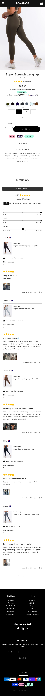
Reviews (11, 603)
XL (22, 117)
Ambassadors (10, 614)
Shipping (32, 603)
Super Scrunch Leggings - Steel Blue (26, 514)
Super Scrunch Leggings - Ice (23, 309)
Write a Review (22, 189)
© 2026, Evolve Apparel (20, 690)
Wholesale (10, 611)
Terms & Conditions (32, 614)
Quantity (9, 123)
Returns (32, 606)
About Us (11, 600)
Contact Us (32, 600)
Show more (21, 576)
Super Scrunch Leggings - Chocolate (26, 379)
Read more (21, 162)
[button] (22, 81)
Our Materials (10, 606)
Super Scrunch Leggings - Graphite (25, 246)
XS (11, 112)
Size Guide (22, 143)
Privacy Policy (32, 611)
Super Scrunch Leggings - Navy (24, 449)
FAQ (32, 609)
